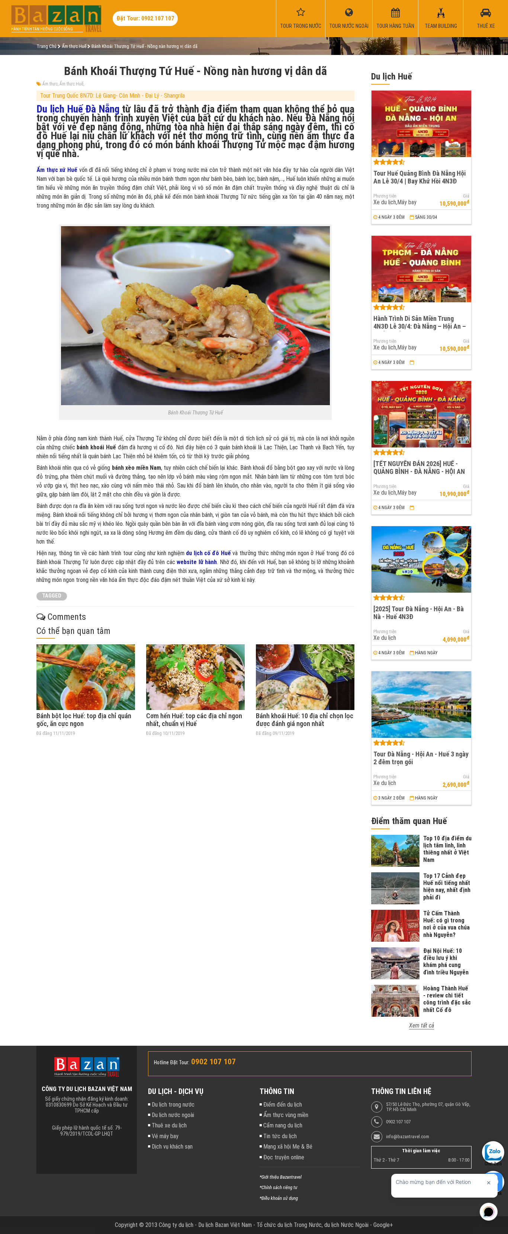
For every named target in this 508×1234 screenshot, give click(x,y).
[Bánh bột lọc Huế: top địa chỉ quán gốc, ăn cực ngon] (85, 677)
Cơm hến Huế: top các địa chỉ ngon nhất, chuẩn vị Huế (194, 720)
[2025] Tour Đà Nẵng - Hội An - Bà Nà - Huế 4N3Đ (418, 613)
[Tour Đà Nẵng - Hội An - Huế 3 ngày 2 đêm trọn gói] (421, 704)
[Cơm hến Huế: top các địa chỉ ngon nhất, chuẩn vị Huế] (195, 677)
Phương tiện (384, 196)
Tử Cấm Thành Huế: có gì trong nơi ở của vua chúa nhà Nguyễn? (446, 924)
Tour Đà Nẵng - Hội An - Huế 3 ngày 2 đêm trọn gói (421, 758)
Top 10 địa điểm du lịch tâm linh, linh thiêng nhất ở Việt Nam (447, 849)
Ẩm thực (50, 84)
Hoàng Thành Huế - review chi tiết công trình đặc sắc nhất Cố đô (447, 999)
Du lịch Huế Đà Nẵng (77, 109)
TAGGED (51, 596)
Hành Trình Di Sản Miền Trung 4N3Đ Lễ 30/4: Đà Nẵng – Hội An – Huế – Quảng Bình (419, 326)
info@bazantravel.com (407, 1136)
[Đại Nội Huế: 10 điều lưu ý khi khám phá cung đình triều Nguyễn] (395, 963)
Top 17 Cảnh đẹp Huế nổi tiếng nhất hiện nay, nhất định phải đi (446, 886)
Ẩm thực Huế (71, 84)
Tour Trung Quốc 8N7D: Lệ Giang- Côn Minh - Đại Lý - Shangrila (112, 95)
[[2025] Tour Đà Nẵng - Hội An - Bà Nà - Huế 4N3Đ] (421, 559)
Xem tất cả (421, 1025)
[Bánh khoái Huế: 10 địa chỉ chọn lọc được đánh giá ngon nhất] (305, 677)
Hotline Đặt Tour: (171, 1062)
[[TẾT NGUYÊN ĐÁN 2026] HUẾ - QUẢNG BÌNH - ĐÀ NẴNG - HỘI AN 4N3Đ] (421, 414)
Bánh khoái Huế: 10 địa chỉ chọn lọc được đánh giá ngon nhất (304, 720)
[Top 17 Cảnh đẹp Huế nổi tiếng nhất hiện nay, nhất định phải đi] (395, 888)
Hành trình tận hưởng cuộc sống (42, 29)
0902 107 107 (398, 1121)
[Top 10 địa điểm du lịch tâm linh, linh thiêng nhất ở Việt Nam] (395, 851)
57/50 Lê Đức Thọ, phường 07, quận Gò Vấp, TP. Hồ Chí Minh (428, 1107)
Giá (466, 196)
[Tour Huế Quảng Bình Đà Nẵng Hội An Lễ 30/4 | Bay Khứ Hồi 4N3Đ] (421, 124)
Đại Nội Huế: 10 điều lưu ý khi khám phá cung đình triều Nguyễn (446, 961)
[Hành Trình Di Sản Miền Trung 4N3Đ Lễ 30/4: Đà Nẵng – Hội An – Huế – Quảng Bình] (421, 269)
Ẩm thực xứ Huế (56, 169)
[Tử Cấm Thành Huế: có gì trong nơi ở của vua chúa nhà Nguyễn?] (395, 926)
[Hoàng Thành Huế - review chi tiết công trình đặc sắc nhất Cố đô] (395, 1001)
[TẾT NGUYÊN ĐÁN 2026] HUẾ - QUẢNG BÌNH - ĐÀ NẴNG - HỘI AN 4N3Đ (419, 471)
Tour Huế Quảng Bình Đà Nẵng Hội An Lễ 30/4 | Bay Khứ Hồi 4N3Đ (419, 177)
